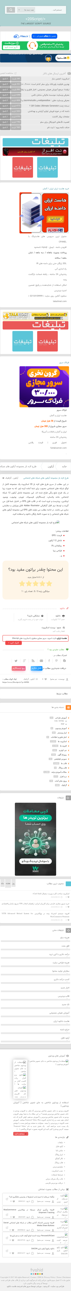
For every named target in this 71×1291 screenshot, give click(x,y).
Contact (33, 1277)
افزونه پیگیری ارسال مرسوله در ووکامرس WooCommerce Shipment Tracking (28, 1211)
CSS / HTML (59, 721)
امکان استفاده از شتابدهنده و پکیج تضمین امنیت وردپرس (47, 288)
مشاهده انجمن (6, 73)
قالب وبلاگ (62, 768)
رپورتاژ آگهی (62, 755)
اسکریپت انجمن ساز (60, 79)
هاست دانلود (11, 1286)
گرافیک (8, 478)
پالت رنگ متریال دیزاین (54, 1179)
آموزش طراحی (61, 718)
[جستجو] (11, 10)
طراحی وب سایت (57, 1286)
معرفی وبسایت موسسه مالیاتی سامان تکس (50, 95)
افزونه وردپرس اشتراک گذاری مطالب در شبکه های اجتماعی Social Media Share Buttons (28, 1224)
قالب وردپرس (63, 996)
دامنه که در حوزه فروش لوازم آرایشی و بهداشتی (48, 111)
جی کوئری (63, 750)
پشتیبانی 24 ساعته (58, 437)
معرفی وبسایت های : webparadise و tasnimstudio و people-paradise (38, 100)
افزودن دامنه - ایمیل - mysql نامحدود (50, 247)
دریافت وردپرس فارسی (54, 1183)
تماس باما (59, 1150)
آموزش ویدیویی (61, 728)
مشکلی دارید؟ (33, 616)
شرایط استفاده (57, 1175)
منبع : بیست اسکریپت (51, 627)
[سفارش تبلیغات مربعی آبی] (47, 177)
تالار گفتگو (59, 1158)
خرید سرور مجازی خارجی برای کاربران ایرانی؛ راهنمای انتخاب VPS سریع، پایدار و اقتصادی (35, 904)
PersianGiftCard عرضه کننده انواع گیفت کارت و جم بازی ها (32, 1235)
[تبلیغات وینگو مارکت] (35, 875)
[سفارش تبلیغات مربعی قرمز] (22, 177)
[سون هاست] (35, 49)
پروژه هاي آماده (61, 781)
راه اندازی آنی (61, 269)
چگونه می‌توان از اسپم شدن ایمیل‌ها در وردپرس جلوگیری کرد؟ (31, 1197)
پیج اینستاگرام (19, 668)
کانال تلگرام (37, 668)
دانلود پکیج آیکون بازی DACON (42, 1248)
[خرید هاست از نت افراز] (35, 155)
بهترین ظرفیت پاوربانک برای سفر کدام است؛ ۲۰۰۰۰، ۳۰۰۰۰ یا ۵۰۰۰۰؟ (39, 84)
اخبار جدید (65, 988)
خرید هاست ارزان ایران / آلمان (56, 188)
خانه (64, 466)
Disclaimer (67, 1277)
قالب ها (64, 763)
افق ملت (65, 946)
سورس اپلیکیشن (60, 759)
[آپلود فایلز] (35, 40)
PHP (62, 724)
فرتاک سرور (64, 362)
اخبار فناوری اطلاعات (59, 737)
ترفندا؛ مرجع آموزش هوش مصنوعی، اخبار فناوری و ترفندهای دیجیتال (39, 89)
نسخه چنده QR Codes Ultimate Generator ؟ (49, 106)
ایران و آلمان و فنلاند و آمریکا (54, 432)
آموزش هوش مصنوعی (59, 1013)
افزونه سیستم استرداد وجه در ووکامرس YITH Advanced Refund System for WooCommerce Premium (35, 915)
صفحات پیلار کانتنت (60, 116)
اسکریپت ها (62, 741)
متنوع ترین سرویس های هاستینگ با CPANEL (47, 239)
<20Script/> (35, 19)
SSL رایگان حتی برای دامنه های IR (51, 263)
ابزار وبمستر (62, 733)
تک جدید (65, 1004)
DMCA (40, 1277)
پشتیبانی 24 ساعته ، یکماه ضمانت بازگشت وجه (47, 277)
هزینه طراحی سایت (61, 962)
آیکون (51, 466)
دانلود (57, 616)
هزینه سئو (64, 937)
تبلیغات (60, 1142)
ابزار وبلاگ (59, 1155)
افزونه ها (63, 746)
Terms (59, 1277)
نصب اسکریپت (57, 1171)
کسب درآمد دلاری (61, 979)
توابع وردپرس (58, 1167)
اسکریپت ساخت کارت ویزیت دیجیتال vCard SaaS (51, 894)
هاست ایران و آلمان (58, 415)
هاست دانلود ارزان (61, 1021)
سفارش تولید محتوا (60, 971)
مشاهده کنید (19, 1134)
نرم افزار (63, 776)
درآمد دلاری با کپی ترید (59, 954)
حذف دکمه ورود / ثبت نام (58, 127)
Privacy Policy (49, 1277)
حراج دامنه (64, 1029)
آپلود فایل (65, 1038)
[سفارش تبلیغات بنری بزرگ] (35, 146)
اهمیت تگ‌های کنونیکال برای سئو (54, 122)
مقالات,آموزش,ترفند (59, 772)
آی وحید (46, 1286)
